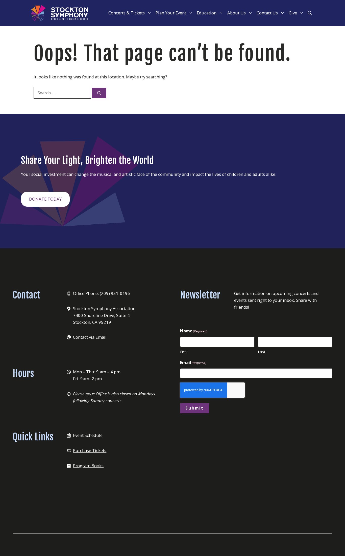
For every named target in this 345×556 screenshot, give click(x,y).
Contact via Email (90, 337)
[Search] (99, 93)
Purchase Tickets (89, 450)
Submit (194, 408)
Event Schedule (88, 435)
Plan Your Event (171, 13)
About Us (236, 13)
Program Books (88, 465)
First (184, 351)
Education (206, 13)
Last (261, 351)
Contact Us (267, 13)
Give (293, 13)
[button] (310, 12)
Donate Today (45, 199)
